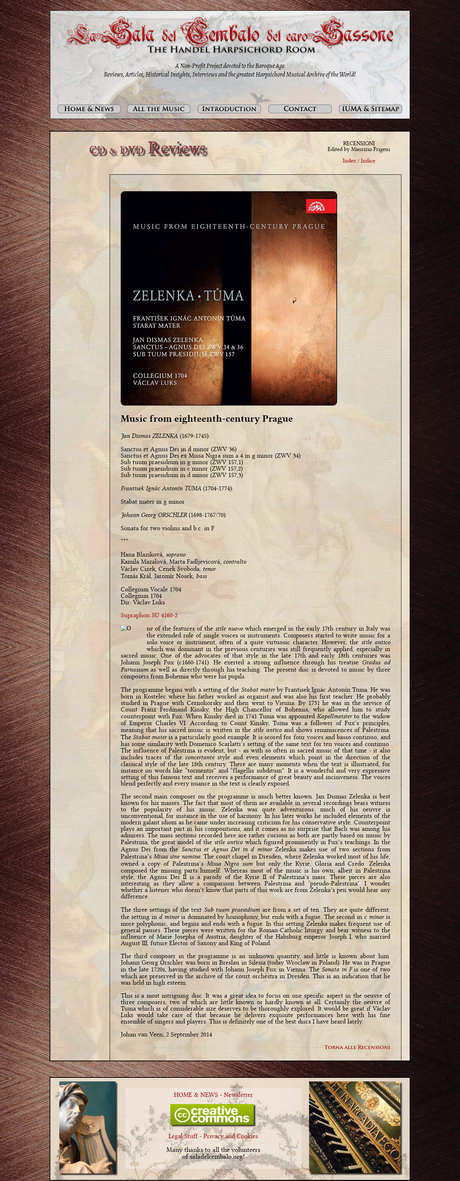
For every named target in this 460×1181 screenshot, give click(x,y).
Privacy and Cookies (230, 1136)
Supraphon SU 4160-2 (149, 615)
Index (349, 161)
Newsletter (238, 1095)
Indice (368, 161)
